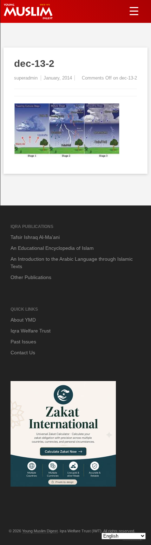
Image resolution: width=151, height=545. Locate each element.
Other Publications (31, 277)
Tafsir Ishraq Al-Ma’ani (35, 237)
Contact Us (23, 352)
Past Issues (23, 341)
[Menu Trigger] (134, 10)
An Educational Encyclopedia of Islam (52, 248)
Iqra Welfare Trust (31, 331)
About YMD (23, 320)
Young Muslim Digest (40, 531)
